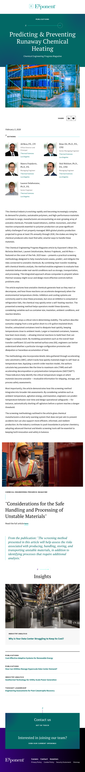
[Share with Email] (73, 118)
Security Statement (63, 762)
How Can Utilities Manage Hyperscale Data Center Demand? (31, 669)
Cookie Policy (49, 762)
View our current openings (42, 743)
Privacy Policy (36, 762)
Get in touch (42, 725)
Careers (34, 759)
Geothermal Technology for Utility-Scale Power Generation (31, 679)
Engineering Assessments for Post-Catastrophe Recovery (30, 690)
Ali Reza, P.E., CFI (28, 144)
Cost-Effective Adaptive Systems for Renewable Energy (29, 658)
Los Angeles (25, 156)
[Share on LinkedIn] (69, 118)
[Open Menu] (31, 6)
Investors (54, 759)
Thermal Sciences (27, 153)
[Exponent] (45, 7)
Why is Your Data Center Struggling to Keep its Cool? (36, 638)
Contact (44, 759)
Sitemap (76, 762)
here (26, 523)
